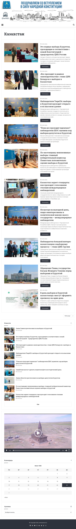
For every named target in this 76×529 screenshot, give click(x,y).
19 (28, 485)
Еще (38, 404)
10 (9, 481)
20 (38, 485)
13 (38, 481)
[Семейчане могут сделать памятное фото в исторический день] (9, 372)
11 (18, 481)
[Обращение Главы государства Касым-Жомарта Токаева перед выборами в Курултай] (21, 274)
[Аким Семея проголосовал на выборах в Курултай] (9, 331)
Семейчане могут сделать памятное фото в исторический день (38, 370)
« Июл (6, 497)
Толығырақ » (45, 66)
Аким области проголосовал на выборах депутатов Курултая (38, 378)
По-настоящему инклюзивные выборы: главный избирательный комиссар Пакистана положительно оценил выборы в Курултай (55, 157)
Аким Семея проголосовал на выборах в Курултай (34, 328)
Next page (67, 316)
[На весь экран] (69, 450)
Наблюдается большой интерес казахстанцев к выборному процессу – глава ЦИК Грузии (55, 244)
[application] (38, 433)
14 (47, 481)
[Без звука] (66, 450)
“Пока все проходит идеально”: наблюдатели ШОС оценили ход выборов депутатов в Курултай (56, 130)
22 (57, 485)
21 (47, 485)
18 (18, 485)
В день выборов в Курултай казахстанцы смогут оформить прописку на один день (55, 295)
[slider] (36, 450)
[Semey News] (38, 16)
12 (28, 481)
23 (67, 485)
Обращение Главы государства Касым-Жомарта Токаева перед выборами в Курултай (55, 271)
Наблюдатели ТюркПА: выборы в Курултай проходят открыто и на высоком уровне (55, 104)
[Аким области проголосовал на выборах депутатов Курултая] (9, 380)
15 (57, 481)
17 (9, 485)
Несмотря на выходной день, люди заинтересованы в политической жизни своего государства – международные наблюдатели (56, 215)
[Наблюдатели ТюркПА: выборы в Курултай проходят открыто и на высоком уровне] (21, 107)
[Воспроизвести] (7, 450)
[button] (38, 433)
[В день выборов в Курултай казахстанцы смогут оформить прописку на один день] (21, 298)
